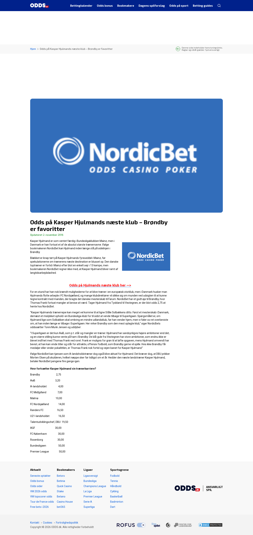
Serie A (88, 501)
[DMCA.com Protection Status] (210, 524)
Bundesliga (90, 480)
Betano (61, 496)
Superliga (89, 506)
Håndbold (115, 486)
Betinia (61, 480)
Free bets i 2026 (39, 506)
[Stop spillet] (156, 525)
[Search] (219, 5)
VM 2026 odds (38, 491)
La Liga (88, 491)
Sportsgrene (119, 469)
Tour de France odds (42, 501)
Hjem (33, 48)
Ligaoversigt (91, 475)
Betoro (61, 475)
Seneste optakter (40, 475)
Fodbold (114, 475)
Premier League (93, 496)
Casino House (65, 501)
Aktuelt (35, 469)
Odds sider (36, 486)
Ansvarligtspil (214, 488)
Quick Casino (64, 486)
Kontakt (34, 522)
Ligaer (88, 469)
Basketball (116, 496)
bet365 (61, 506)
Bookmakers (66, 469)
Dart (112, 506)
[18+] (179, 525)
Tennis (114, 480)
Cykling (114, 491)
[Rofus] (131, 525)
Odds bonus (37, 480)
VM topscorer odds (41, 496)
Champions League (95, 486)
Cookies (47, 522)
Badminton (116, 501)
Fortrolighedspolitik (67, 522)
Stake (60, 491)
